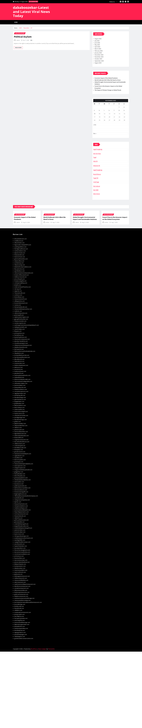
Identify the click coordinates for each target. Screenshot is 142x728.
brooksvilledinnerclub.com (21, 355)
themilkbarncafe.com (20, 447)
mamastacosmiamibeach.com (22, 454)
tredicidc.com (18, 311)
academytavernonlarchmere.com (23, 538)
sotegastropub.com (19, 468)
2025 (20, 28)
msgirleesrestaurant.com (21, 439)
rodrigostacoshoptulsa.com (22, 500)
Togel (94, 157)
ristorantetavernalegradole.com (23, 381)
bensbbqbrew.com (19, 630)
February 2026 (99, 51)
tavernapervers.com (20, 466)
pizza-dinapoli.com (19, 279)
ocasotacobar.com (19, 363)
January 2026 (98, 53)
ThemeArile (51, 649)
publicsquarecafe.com (20, 486)
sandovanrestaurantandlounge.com (24, 598)
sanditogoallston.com (20, 247)
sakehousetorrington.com (21, 317)
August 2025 (98, 63)
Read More (18, 47)
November (26, 28)
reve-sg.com (17, 289)
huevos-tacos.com (19, 413)
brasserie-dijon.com (19, 532)
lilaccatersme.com (19, 269)
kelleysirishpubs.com (20, 564)
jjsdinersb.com (18, 574)
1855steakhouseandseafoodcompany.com (26, 496)
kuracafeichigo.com (19, 604)
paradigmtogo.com (19, 417)
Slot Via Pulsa (97, 153)
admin (18, 40)
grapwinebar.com (19, 403)
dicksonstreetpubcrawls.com (22, 379)
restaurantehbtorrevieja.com (22, 600)
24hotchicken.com (19, 243)
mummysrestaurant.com (21, 514)
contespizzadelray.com (20, 283)
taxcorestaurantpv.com (20, 560)
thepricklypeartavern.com (21, 512)
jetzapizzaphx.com (19, 614)
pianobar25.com (18, 373)
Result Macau (97, 174)
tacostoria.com (18, 369)
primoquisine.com (19, 333)
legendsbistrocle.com (20, 433)
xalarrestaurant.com (20, 582)
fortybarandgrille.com (20, 281)
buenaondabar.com (19, 385)
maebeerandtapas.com (20, 508)
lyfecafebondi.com (19, 359)
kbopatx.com (18, 331)
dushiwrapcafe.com (19, 395)
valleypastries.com (19, 301)
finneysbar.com (18, 449)
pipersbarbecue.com (20, 399)
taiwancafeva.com (19, 261)
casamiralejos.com (19, 329)
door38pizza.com (19, 616)
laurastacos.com (19, 484)
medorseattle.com (19, 409)
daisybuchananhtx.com (20, 347)
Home (16, 22)
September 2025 (99, 61)
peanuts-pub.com (19, 429)
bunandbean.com (19, 297)
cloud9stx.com (18, 457)
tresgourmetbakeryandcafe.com (23, 470)
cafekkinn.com (18, 610)
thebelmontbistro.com (20, 389)
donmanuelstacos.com (20, 490)
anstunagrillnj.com (19, 620)
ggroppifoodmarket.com (21, 319)
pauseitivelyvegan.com (20, 634)
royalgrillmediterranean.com (22, 542)
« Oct (94, 125)
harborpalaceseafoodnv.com (22, 375)
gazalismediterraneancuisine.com (23, 638)
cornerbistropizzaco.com (21, 391)
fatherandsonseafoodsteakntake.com (24, 351)
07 (31, 28)
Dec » (94, 133)
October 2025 (98, 59)
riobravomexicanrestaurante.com (23, 273)
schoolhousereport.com (21, 343)
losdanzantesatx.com (20, 371)
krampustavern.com (20, 566)
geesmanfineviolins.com (21, 259)
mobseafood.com (19, 377)
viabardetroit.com (19, 361)
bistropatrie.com (19, 349)
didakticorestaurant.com (21, 596)
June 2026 (97, 43)
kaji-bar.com (17, 502)
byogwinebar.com (19, 401)
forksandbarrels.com (20, 387)
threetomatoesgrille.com (21, 492)
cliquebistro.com (19, 353)
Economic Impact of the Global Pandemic (106, 78)
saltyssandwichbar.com (20, 425)
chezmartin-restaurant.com (22, 339)
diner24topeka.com (19, 476)
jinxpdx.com (17, 285)
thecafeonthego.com (20, 397)
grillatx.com (17, 421)
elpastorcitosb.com (19, 253)
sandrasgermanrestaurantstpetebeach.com (26, 325)
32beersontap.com (19, 265)
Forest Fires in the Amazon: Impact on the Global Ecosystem (114, 218)
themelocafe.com (19, 608)
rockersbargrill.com (19, 445)
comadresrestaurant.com (21, 588)
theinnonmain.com (19, 257)
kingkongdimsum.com (20, 494)
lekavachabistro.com (20, 405)
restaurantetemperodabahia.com (23, 464)
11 (99, 114)
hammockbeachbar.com (21, 431)
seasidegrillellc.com (19, 540)
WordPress (34, 649)
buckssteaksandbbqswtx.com (22, 510)
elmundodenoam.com (20, 239)
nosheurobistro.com (20, 251)
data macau (96, 194)
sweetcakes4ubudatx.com (21, 435)
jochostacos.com (19, 556)
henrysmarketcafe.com (20, 307)
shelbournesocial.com (20, 277)
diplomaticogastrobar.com (21, 624)
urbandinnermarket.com (21, 415)
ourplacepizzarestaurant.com (22, 612)
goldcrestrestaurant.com (21, 594)
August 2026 (98, 39)
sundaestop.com (19, 263)
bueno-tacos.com (19, 534)
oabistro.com (18, 427)
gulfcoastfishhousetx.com (21, 520)
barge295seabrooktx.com (21, 526)
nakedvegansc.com (19, 636)
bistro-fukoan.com (19, 407)
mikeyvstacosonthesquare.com (23, 345)
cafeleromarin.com (19, 443)
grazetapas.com (18, 462)
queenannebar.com (19, 530)
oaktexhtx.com (18, 518)
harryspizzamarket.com (21, 618)
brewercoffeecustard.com (21, 275)
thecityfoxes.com (19, 335)
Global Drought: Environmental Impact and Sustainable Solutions (85, 218)
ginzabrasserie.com (19, 452)
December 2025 (99, 55)
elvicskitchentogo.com (20, 419)
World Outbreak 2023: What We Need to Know (108, 80)
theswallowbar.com (19, 474)
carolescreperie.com (20, 323)
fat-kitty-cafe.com (19, 606)
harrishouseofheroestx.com (22, 357)
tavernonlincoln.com (20, 572)
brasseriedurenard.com (21, 303)
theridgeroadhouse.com (21, 249)
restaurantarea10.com (20, 299)
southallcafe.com (19, 498)
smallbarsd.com (18, 241)
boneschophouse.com (20, 337)
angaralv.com (18, 291)
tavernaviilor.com (19, 482)
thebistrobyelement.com (21, 365)
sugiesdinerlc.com (19, 455)
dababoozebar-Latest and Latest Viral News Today (31, 11)
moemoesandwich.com (20, 570)
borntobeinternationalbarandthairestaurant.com (28, 602)
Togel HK (95, 178)
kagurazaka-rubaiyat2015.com (22, 245)
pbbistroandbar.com (20, 423)
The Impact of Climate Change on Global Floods (108, 90)
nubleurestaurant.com (20, 578)
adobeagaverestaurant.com (22, 576)
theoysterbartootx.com (20, 504)
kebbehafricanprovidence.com (22, 267)
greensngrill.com (19, 315)
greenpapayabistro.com (21, 478)
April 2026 (97, 47)
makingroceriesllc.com (20, 327)
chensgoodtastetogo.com (21, 536)
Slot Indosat (96, 186)
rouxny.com (17, 305)
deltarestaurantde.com (20, 590)
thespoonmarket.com (20, 321)
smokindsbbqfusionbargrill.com (23, 528)
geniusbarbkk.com (19, 522)
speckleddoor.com (19, 271)
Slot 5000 (95, 190)
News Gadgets (42, 649)
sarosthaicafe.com (19, 544)
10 (94, 114)
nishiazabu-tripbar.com (20, 383)
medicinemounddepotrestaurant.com (25, 584)
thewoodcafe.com (19, 255)
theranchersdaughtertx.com (22, 550)
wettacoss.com (18, 367)
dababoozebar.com (19, 568)
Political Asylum (23, 36)
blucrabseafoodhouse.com (21, 441)
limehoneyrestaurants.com (21, 592)
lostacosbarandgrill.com (21, 411)
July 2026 (97, 41)
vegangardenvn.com (20, 632)
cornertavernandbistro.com (22, 554)
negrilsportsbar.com (20, 393)
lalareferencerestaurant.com (22, 586)
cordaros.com (18, 295)
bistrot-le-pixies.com (20, 459)
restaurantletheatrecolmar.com (23, 309)
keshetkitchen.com (19, 626)
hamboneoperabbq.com (21, 628)
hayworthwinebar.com (20, 546)
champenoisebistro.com (21, 506)
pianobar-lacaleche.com (21, 341)
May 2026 (97, 45)
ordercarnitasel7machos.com (22, 287)
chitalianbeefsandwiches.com (22, 480)
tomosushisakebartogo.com (22, 622)
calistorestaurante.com (20, 313)
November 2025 (99, 57)
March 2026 (98, 49)
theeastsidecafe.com (20, 516)
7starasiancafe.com (19, 293)
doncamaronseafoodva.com (22, 552)
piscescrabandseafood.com (22, 562)
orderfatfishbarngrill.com (21, 524)
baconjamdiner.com (20, 548)
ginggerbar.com (18, 472)
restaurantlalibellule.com (21, 580)
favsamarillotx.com (19, 558)
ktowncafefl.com (18, 437)
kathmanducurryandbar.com (22, 488)
